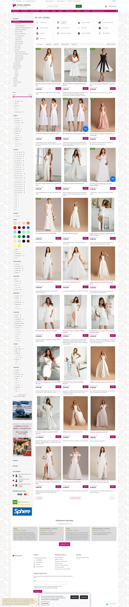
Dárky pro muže (16, 68)
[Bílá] (14, 223)
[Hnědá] (28, 241)
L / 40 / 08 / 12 (19, 165)
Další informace (55, 599)
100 (17, 195)
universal (18, 216)
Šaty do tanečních (19, 44)
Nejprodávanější (65, 44)
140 (17, 201)
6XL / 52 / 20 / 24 (20, 186)
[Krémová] (14, 241)
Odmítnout (75, 597)
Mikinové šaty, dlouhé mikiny (21, 54)
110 (17, 197)
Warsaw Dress (19, 144)
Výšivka (17, 372)
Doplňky (15, 78)
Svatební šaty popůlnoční (20, 29)
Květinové (18, 376)
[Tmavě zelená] (23, 236)
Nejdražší (56, 44)
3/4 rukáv (18, 264)
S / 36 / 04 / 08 (19, 156)
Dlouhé (18, 289)
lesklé (17, 391)
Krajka (17, 378)
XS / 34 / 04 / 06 (19, 154)
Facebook (38, 564)
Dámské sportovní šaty (20, 52)
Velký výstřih (19, 349)
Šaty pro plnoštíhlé (19, 58)
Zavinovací (18, 330)
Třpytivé (18, 380)
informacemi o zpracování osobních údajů (48, 588)
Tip (16, 108)
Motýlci (16, 76)
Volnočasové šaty (19, 56)
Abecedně (74, 44)
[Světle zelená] (14, 236)
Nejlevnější (48, 44)
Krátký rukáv (19, 270)
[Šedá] (19, 241)
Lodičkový (18, 353)
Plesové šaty (18, 48)
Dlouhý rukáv (19, 268)
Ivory (17, 258)
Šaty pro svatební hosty (20, 34)
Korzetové (18, 327)
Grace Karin (18, 125)
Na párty (18, 298)
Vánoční (18, 383)
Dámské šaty (16, 21)
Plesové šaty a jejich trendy (82, 557)
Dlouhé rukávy (18, 40)
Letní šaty (17, 50)
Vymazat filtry (21, 395)
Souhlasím (84, 597)
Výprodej (15, 80)
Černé (17, 251)
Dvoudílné (18, 338)
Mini (17, 279)
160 (17, 205)
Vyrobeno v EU (19, 112)
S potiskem (18, 387)
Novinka (17, 105)
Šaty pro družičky (19, 31)
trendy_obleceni (39, 566)
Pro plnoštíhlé (18, 38)
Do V (17, 347)
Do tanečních (19, 308)
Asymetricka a (19, 321)
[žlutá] (19, 245)
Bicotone (18, 118)
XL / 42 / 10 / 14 (19, 169)
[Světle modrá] (14, 232)
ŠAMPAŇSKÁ (19, 253)
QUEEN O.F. (18, 139)
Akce (17, 103)
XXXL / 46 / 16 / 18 (20, 180)
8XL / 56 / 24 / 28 (20, 190)
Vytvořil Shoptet (112, 604)
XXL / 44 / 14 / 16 (19, 175)
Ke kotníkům (19, 287)
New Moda (18, 135)
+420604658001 (39, 560)
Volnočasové (19, 304)
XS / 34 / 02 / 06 (19, 152)
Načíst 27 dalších (75, 498)
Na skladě (19, 101)
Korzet (17, 364)
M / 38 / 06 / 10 (19, 161)
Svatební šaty (18, 23)
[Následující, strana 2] (112, 498)
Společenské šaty (19, 42)
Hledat (79, 6)
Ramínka (18, 272)
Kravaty (16, 74)
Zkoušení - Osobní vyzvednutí (61, 565)
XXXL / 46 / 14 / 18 (20, 178)
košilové (18, 336)
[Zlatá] (14, 245)
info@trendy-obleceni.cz (41, 558)
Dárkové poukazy (17, 82)
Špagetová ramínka (20, 323)
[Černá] (23, 241)
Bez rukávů (19, 266)
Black (17, 110)
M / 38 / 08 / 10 (19, 163)
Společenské (19, 302)
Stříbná (17, 249)
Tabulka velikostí (61, 1)
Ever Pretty (19, 122)
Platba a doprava (58, 563)
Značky (15, 86)
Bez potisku (19, 374)
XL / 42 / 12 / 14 (19, 171)
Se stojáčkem (19, 355)
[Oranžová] (28, 223)
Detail (58, 88)
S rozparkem (19, 332)
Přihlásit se (38, 591)
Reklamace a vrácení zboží (74, 1)
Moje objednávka (50, 1)
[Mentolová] (28, 232)
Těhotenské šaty (19, 60)
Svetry (16, 72)
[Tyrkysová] (23, 232)
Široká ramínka (19, 325)
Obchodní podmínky (59, 567)
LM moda (18, 129)
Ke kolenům (18, 283)
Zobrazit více (64, 544)
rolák (17, 361)
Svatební (18, 296)
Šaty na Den (17, 46)
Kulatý (17, 351)
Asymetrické (19, 319)
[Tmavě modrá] (19, 232)
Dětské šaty (17, 62)
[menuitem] (15, 11)
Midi (17, 285)
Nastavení (45, 603)
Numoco (18, 137)
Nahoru (39, 498)
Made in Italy (19, 131)
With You (18, 146)
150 (17, 203)
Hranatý (18, 359)
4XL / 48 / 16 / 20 (20, 182)
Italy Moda (18, 127)
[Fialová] (28, 236)
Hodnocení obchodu (64, 520)
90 (16, 209)
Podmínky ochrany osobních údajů (62, 569)
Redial (17, 142)
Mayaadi (18, 133)
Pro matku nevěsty (19, 36)
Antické (18, 317)
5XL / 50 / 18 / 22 (20, 184)
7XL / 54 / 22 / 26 (20, 188)
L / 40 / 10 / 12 (19, 167)
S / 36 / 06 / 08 (19, 158)
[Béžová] (19, 223)
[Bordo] (19, 227)
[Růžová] (23, 223)
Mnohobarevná (19, 256)
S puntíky (18, 370)
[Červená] (14, 227)
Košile (16, 70)
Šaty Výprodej (16, 64)
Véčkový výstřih (19, 357)
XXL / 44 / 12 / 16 (20, 173)
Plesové (18, 300)
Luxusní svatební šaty (20, 25)
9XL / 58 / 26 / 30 (20, 192)
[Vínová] (23, 227)
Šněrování (18, 340)
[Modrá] (28, 227)
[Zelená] (19, 236)
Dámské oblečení (17, 66)
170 (17, 207)
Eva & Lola (18, 120)
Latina (17, 306)
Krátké (18, 281)
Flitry (17, 389)
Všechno (15, 84)
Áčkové (18, 315)
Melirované (18, 385)
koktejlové (18, 334)
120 (17, 199)
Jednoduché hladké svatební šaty (22, 27)
